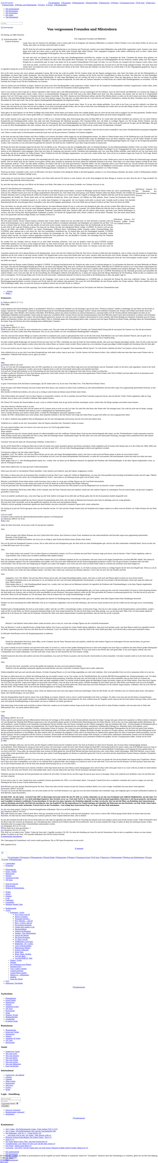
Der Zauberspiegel (12, 9)
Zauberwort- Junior (13, 1052)
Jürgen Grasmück (21, 917)
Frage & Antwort (12, 884)
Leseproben (10, 902)
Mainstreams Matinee (22, 948)
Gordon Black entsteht (18, 973)
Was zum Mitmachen (13, 1064)
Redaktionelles (11, 908)
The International (12, 17)
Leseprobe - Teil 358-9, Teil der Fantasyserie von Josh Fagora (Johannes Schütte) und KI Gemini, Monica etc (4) (47, 1148)
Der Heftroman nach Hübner (20, 964)
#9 (2, 789)
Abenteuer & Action (13, 1038)
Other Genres (10, 1081)
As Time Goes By (21, 940)
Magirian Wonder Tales (14, 904)
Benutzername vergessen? (15, 1112)
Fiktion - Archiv (16, 960)
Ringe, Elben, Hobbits (23, 954)
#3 (2, 365)
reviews (8, 1087)
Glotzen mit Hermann (23, 931)
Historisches (10, 874)
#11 (2, 826)
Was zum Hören (11, 1058)
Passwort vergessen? (13, 1110)
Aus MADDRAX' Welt (23, 958)
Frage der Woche (16, 979)
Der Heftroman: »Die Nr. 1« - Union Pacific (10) (23, 1133)
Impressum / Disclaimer (14, 983)
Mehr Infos (4, 1162)
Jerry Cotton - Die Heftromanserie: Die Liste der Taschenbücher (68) (31, 1131)
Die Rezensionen (12, 11)
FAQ (7, 981)
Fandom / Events (12, 1015)
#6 (2, 718)
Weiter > (9, 293)
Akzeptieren (4, 1160)
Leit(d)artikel (10, 863)
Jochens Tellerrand (21, 950)
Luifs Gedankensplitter (23, 946)
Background (10, 1011)
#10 (2, 811)
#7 (2, 739)
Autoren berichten (16, 971)
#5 (2, 519)
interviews (9, 1085)
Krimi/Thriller (11, 1000)
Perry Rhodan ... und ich (24, 921)
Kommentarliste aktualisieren (11, 836)
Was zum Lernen (12, 1062)
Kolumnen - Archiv (17, 912)
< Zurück (9, 291)
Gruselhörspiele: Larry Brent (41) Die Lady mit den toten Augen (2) (30, 1144)
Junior (8, 1013)
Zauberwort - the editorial (15, 1075)
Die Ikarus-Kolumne (22, 937)
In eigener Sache (12, 1021)
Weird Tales (19, 952)
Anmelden (5, 1106)
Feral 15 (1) (10, 1139)
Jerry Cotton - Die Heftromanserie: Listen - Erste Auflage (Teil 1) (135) (31, 1129)
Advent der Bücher (22, 935)
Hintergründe (10, 886)
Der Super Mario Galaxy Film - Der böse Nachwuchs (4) (26, 1142)
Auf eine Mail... (20, 956)
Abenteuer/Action (12, 878)
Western (8, 876)
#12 (2, 830)
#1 (2, 302)
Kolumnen (9, 866)
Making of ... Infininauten (19, 975)
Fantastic (9, 1079)
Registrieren (10, 1114)
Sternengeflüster (21, 929)
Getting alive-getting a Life (24, 927)
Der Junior (9, 15)
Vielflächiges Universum (24, 942)
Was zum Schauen (12, 1056)
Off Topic (9, 880)
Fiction (8, 892)
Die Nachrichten (12, 13)
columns (9, 1077)
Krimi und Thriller (12, 1032)
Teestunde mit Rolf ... (23, 919)
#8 (2, 757)
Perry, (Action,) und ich (23, 923)
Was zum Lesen (11, 1054)
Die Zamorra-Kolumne (23, 925)
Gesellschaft (10, 1019)
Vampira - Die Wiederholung (25, 933)
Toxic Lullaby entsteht (18, 969)
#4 (2, 377)
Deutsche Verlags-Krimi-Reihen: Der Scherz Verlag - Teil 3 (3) (28, 1137)
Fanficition (9, 900)
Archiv (8, 910)
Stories (8, 894)
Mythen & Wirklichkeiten (15, 888)
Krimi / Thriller (11, 872)
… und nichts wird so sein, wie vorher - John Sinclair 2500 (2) (28, 1135)
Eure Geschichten (12, 1066)
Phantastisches (11, 869)
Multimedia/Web (12, 1017)
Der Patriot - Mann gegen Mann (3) (18, 1146)
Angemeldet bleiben (8, 1104)
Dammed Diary (16, 967)
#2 (2, 327)
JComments (79, 848)
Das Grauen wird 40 (22, 915)
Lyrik (7, 898)
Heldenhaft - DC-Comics (24, 944)
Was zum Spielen (12, 1060)
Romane (9, 896)
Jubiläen (13, 977)
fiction (8, 1090)
